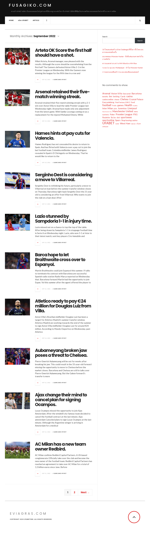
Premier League (124, 114)
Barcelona (137, 93)
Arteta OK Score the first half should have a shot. (63, 52)
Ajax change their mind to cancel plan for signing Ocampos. (61, 400)
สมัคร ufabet (23, 20)
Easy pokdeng (108, 102)
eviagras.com (28, 513)
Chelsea (124, 99)
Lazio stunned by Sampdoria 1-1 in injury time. (63, 218)
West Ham (125, 123)
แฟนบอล (105, 126)
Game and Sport (60, 79)
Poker (112, 114)
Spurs (117, 120)
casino (129, 96)
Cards (122, 96)
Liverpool (132, 108)
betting (116, 96)
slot (118, 117)
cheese (116, 99)
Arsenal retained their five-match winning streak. (62, 94)
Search (104, 36)
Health (128, 105)
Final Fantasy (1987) (122, 102)
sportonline (108, 120)
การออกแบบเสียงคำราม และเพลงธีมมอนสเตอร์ (120, 72)
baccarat (127, 93)
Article (36, 20)
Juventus (122, 108)
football (106, 105)
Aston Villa (116, 93)
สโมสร (138, 124)
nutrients (105, 115)
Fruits (114, 105)
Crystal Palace (136, 99)
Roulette (106, 117)
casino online (107, 99)
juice (115, 108)
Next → (85, 492)
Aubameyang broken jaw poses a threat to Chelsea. (61, 352)
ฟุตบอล (133, 124)
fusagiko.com (30, 5)
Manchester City (107, 111)
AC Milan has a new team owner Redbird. (60, 446)
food (133, 102)
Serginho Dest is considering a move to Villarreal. (63, 177)
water (117, 124)
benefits (105, 96)
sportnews (126, 117)
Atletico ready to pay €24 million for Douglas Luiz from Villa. (63, 306)
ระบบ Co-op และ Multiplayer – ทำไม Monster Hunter (122, 68)
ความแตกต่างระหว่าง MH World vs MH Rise (119, 63)
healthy (135, 105)
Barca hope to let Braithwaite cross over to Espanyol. (60, 260)
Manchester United (122, 111)
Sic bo (113, 117)
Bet (110, 96)
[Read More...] (37, 79)
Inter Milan (107, 108)
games (120, 105)
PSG (135, 114)
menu (136, 111)
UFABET (108, 123)
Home (11, 20)
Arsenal (106, 93)
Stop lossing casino (129, 120)
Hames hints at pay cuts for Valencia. (62, 135)
